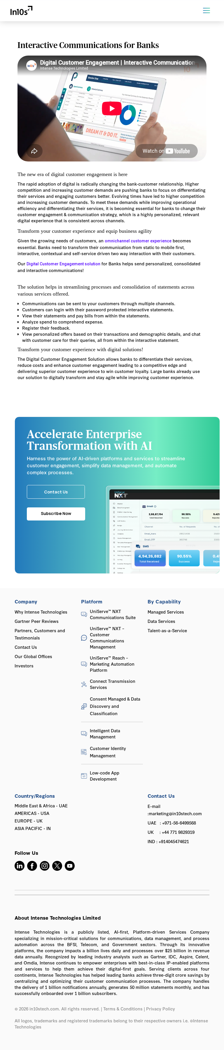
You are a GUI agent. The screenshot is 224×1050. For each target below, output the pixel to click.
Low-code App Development (104, 776)
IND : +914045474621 (168, 841)
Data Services (161, 621)
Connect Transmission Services (112, 684)
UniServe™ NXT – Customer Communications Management (107, 637)
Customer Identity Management (108, 751)
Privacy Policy (161, 1008)
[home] (21, 10)
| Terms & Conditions (122, 1008)
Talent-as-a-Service (167, 630)
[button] (209, 10)
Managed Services (166, 612)
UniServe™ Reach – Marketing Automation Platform (112, 664)
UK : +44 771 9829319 (171, 832)
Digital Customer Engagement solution (63, 264)
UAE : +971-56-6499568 (172, 823)
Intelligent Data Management (105, 733)
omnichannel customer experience (138, 241)
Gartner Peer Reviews (37, 621)
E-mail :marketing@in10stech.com (175, 809)
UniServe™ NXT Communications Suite (113, 614)
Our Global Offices (33, 656)
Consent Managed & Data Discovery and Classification (115, 706)
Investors (24, 665)
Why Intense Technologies (41, 612)
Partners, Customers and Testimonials (40, 634)
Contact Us (26, 647)
